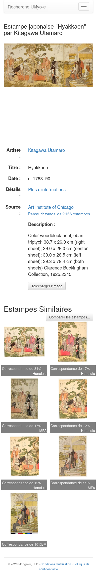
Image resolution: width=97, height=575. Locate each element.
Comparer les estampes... (69, 316)
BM (44, 544)
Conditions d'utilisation (56, 564)
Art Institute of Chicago (51, 207)
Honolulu (40, 373)
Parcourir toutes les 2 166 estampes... (60, 213)
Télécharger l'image (46, 285)
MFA (43, 430)
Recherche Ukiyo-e (27, 6)
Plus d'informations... (48, 189)
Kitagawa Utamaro (46, 150)
